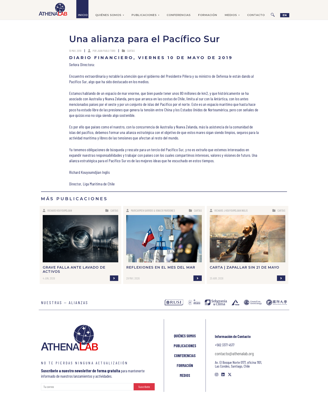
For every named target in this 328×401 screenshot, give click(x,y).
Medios (185, 375)
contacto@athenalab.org (234, 353)
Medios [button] (231, 15)
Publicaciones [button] (144, 15)
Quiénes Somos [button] (108, 15)
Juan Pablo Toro (106, 50)
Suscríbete (144, 386)
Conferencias (179, 15)
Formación (207, 15)
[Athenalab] (53, 9)
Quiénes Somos (185, 336)
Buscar (272, 9)
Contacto (256, 15)
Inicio (83, 15)
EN (285, 15)
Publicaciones (185, 345)
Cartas (131, 50)
